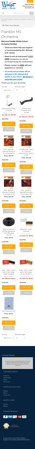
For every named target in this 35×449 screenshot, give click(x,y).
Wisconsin (16, 19)
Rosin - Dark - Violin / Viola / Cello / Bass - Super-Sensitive (9, 272)
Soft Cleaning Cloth (8, 311)
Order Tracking (7, 377)
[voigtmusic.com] (8, 5)
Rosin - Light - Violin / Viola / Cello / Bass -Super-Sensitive (26, 272)
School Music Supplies (6, 19)
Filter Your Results (11, 25)
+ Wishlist (9, 129)
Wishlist (5, 379)
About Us (5, 404)
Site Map (5, 406)
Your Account (6, 381)
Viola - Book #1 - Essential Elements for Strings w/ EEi (8, 192)
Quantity (5, 119)
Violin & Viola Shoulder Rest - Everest (26, 110)
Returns (5, 393)
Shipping (5, 391)
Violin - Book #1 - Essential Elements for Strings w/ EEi (26, 192)
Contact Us (6, 375)
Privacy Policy (6, 395)
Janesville (23, 19)
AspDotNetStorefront (23, 440)
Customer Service (10, 371)
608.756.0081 (29, 4)
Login (31, 1)
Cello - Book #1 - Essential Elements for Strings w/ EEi (8, 151)
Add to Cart (9, 124)
